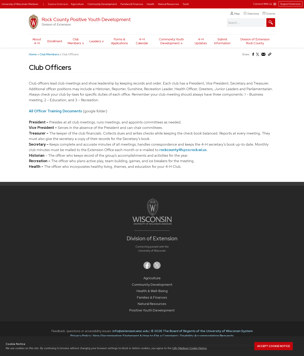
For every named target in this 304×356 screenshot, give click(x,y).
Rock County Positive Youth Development (86, 19)
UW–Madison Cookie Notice (189, 348)
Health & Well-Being (152, 291)
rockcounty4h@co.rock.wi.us (183, 149)
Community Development (152, 284)
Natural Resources (152, 304)
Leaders (95, 41)
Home (33, 54)
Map (237, 13)
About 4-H (36, 41)
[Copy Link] (270, 55)
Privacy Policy (80, 336)
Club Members (74, 41)
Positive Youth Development (152, 310)
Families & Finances (152, 297)
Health (151, 4)
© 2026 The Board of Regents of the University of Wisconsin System (202, 331)
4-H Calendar (142, 41)
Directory (253, 13)
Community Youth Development (171, 41)
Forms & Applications (119, 41)
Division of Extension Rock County (255, 41)
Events (271, 13)
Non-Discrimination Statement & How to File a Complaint (135, 336)
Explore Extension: (58, 4)
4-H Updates (201, 41)
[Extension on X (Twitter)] (157, 268)
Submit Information (222, 41)
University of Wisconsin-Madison (20, 4)
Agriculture (152, 278)
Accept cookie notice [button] (273, 346)
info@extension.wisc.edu (130, 331)
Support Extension (290, 3)
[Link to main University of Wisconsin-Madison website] (152, 223)
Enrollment (54, 41)
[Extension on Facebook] (147, 268)
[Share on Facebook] (253, 55)
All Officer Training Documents (55, 111)
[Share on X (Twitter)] (257, 56)
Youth (186, 4)
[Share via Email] (263, 55)
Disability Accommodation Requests (207, 336)
